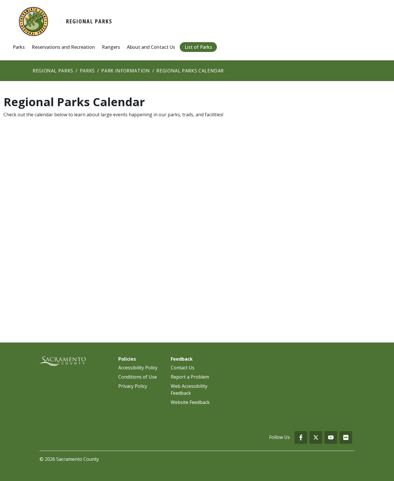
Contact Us (182, 367)
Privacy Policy (132, 386)
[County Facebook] (300, 437)
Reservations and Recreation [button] (63, 47)
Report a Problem (190, 377)
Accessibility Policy (137, 367)
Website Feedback (190, 402)
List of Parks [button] (198, 47)
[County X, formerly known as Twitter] (315, 437)
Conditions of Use (137, 377)
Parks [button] (19, 47)
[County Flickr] (345, 437)
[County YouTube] (330, 437)
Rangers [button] (111, 47)
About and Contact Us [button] (151, 47)
